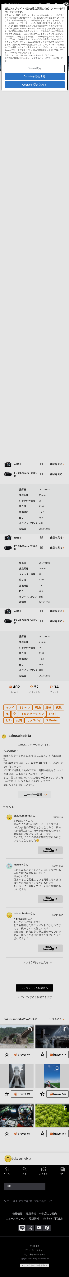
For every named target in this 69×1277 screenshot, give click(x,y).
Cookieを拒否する (34, 76)
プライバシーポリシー (43, 58)
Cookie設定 (34, 68)
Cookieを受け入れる (34, 84)
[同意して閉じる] (66, 4)
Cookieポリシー (34, 55)
